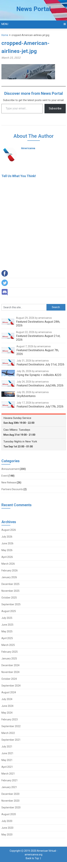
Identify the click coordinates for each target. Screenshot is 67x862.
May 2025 (7, 631)
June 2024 (7, 705)
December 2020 (10, 794)
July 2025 (6, 617)
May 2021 (7, 760)
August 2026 (8, 529)
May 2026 (7, 550)
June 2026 (7, 543)
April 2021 (7, 766)
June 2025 (7, 624)
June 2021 (7, 753)
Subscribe (55, 108)
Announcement (10, 469)
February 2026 (9, 570)
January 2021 (9, 787)
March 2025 (8, 645)
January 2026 (9, 577)
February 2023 (9, 719)
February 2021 (9, 780)
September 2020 (11, 807)
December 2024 (10, 665)
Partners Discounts (12, 489)
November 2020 (10, 800)
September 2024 (11, 685)
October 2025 (9, 597)
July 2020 (6, 821)
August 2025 (8, 611)
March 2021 (8, 773)
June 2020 (7, 827)
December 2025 (10, 584)
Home (4, 35)
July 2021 (6, 746)
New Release (8, 482)
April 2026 (7, 557)
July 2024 (6, 699)
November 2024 (10, 672)
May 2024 (7, 712)
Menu (4, 24)
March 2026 (8, 563)
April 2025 (7, 638)
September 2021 (11, 739)
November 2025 (10, 590)
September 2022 (11, 726)
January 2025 (9, 658)
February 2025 (9, 651)
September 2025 (11, 604)
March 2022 (8, 733)
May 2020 (7, 834)
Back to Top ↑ (33, 858)
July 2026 (6, 536)
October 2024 (9, 678)
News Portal (33, 9)
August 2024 (8, 692)
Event (4, 475)
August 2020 (8, 814)
